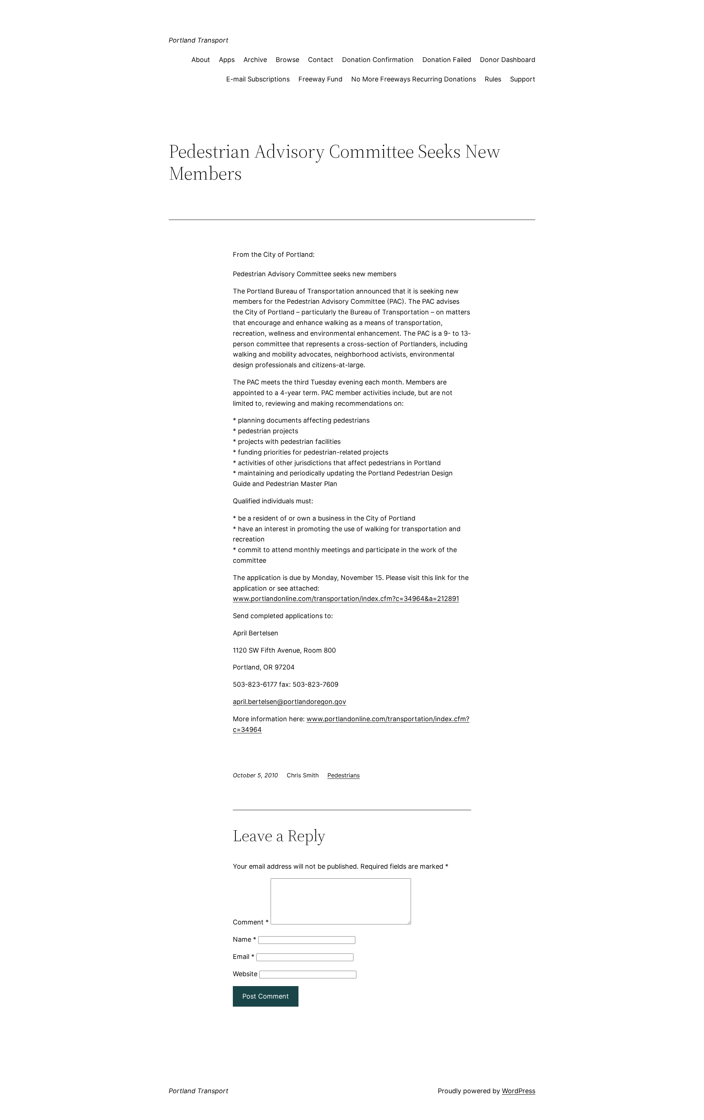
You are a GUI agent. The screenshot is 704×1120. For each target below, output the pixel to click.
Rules (493, 79)
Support (522, 79)
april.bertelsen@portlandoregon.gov (289, 701)
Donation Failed (446, 59)
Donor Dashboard (507, 59)
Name (244, 939)
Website (245, 974)
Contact (320, 59)
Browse (287, 59)
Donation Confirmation (378, 59)
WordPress (518, 1091)
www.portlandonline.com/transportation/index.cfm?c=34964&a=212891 (346, 598)
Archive (255, 59)
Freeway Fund (320, 79)
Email (243, 956)
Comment (251, 922)
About (200, 59)
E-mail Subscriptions (258, 79)
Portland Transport (198, 40)
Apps (227, 59)
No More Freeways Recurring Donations (413, 79)
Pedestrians (343, 775)
